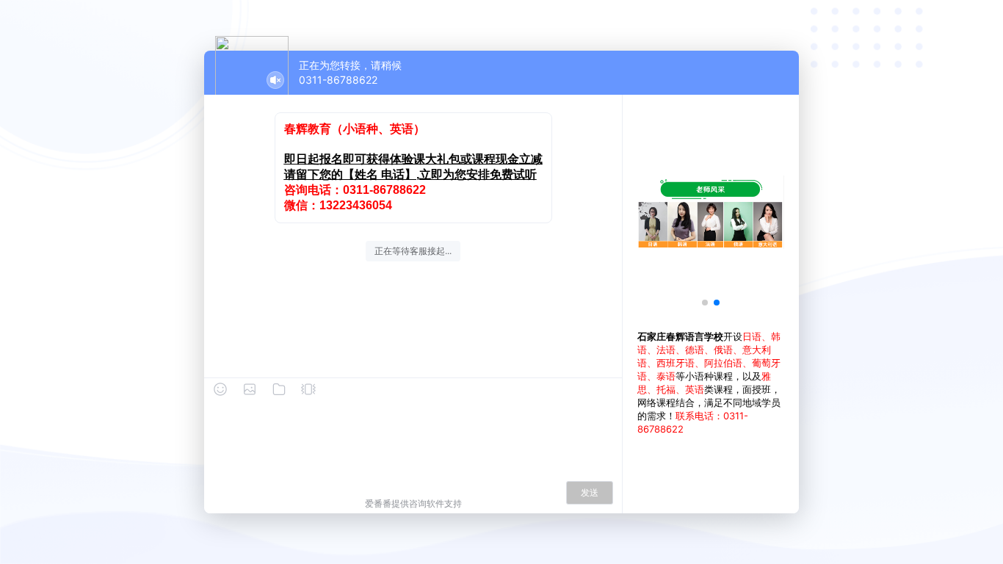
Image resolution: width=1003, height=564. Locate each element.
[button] (705, 303)
